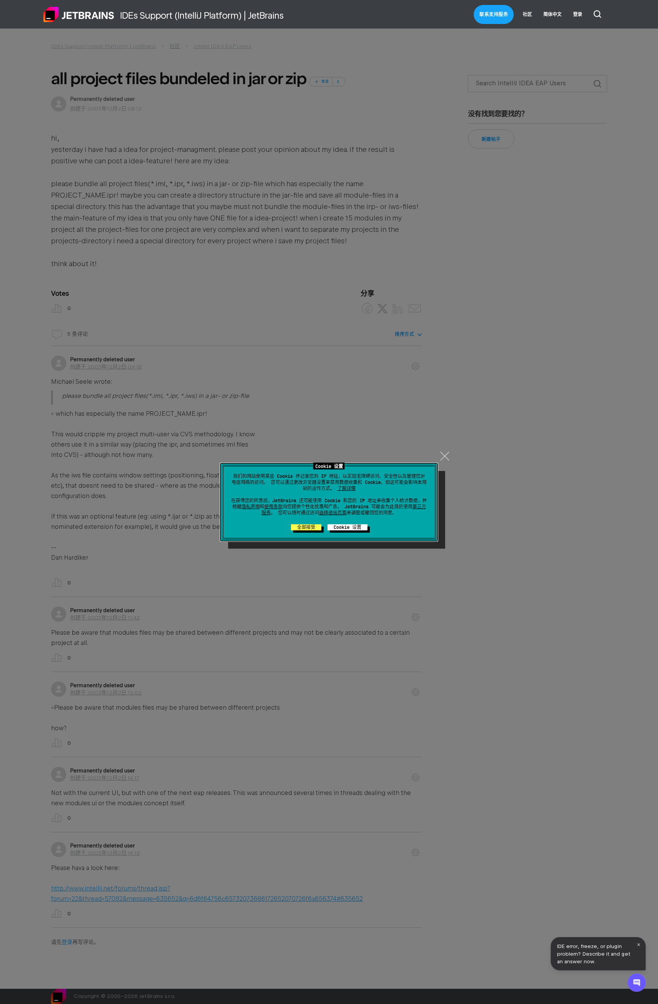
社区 (527, 14)
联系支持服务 (493, 14)
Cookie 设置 (347, 527)
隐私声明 (250, 507)
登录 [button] (577, 14)
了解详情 (346, 488)
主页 (78, 14)
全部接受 (306, 527)
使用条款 (273, 507)
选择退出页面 (333, 513)
